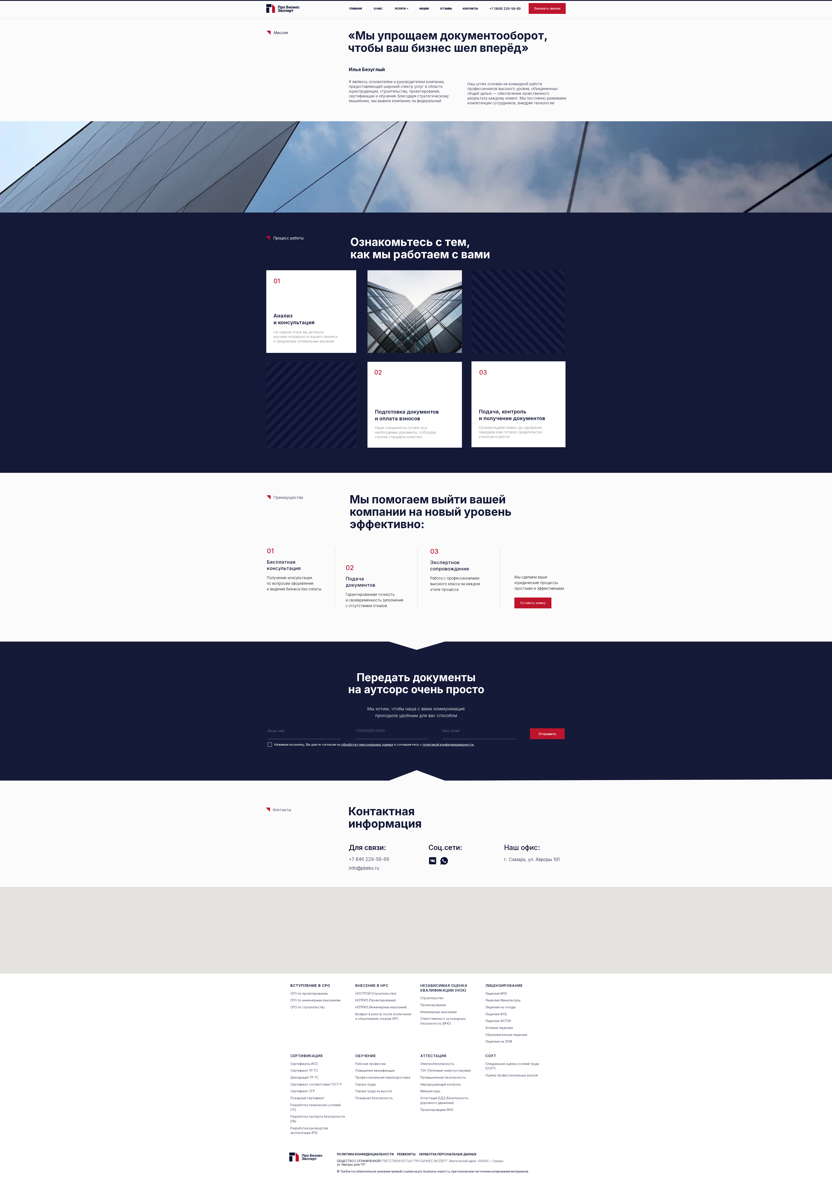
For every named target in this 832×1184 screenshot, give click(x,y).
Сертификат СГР (302, 1091)
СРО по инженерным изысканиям (315, 1000)
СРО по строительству (307, 1007)
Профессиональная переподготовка (382, 1077)
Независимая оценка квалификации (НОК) (443, 987)
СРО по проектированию (309, 993)
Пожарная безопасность (374, 1098)
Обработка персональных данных (447, 1154)
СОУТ (490, 1056)
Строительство (432, 998)
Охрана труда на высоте (373, 1091)
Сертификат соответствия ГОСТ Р (316, 1084)
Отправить (547, 734)
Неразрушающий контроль (440, 1084)
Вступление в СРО (310, 985)
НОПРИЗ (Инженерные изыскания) (381, 1007)
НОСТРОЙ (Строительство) (375, 993)
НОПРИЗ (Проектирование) (375, 1000)
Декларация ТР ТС (304, 1077)
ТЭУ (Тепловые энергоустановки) (445, 1070)
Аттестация (433, 1056)
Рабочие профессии (370, 1064)
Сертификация (306, 1056)
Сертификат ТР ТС (304, 1070)
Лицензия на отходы (500, 1007)
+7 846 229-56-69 (369, 859)
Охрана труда (365, 1084)
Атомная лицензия (499, 1028)
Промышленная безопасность (443, 1077)
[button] (547, 8)
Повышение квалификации (375, 1070)
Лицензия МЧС (496, 993)
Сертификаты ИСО (304, 1064)
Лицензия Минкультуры (502, 1000)
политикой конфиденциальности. (448, 744)
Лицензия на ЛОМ (498, 1041)
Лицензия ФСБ (496, 1014)
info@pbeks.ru (364, 868)
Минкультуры (430, 1091)
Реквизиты (406, 1154)
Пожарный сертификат (307, 1098)
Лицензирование (504, 985)
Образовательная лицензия (506, 1035)
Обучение (365, 1056)
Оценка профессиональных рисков (511, 1075)
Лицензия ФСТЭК (498, 1021)
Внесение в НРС (371, 985)
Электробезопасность (437, 1064)
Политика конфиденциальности (365, 1154)
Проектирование (433, 1005)
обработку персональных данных (367, 744)
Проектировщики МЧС (437, 1110)
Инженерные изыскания (438, 1012)
